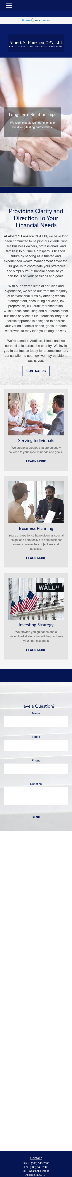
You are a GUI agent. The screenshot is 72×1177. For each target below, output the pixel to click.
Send (36, 817)
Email (36, 737)
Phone (36, 760)
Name (36, 713)
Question (36, 784)
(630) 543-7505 (40, 1163)
